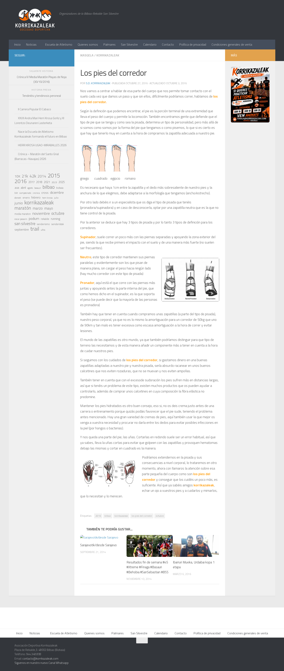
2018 (39, 182)
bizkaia (59, 188)
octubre (160, 516)
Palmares (109, 44)
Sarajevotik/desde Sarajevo (98, 545)
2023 (54, 182)
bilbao (108, 516)
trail (34, 228)
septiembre (21, 229)
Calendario (149, 44)
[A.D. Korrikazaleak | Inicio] (34, 20)
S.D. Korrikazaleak (98, 83)
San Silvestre (129, 44)
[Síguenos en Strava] (29, 61)
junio (18, 203)
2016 (98, 516)
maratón (22, 208)
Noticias (31, 44)
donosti (17, 197)
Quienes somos (88, 44)
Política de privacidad (192, 44)
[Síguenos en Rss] (66, 61)
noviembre (41, 213)
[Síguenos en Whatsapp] (41, 61)
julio (56, 198)
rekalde (45, 219)
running (55, 218)
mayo (48, 208)
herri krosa (47, 198)
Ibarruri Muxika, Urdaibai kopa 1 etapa (194, 565)
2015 (54, 175)
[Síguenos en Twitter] (47, 61)
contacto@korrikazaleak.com (40, 658)
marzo (38, 208)
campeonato (25, 193)
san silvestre (24, 223)
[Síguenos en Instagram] (35, 61)
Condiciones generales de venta (232, 44)
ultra (43, 229)
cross (44, 192)
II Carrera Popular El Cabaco (34, 109)
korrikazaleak (121, 516)
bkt (16, 193)
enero (26, 197)
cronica (36, 193)
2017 (31, 182)
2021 (47, 182)
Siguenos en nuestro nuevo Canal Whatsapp (41, 663)
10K (17, 176)
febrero (36, 197)
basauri (37, 187)
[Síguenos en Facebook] (54, 61)
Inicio (17, 44)
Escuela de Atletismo (58, 44)
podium (34, 218)
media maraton (22, 214)
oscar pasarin (20, 219)
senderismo (43, 224)
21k (25, 176)
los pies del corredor (142, 516)
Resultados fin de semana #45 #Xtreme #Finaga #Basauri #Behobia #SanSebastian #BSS (147, 567)
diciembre (57, 192)
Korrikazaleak (107, 55)
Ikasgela (87, 55)
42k (33, 176)
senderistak (57, 224)
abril (23, 187)
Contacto (168, 44)
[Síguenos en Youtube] (60, 61)
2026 (16, 187)
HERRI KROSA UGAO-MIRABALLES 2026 (42, 145)
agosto (30, 187)
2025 (62, 182)
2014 (42, 176)
